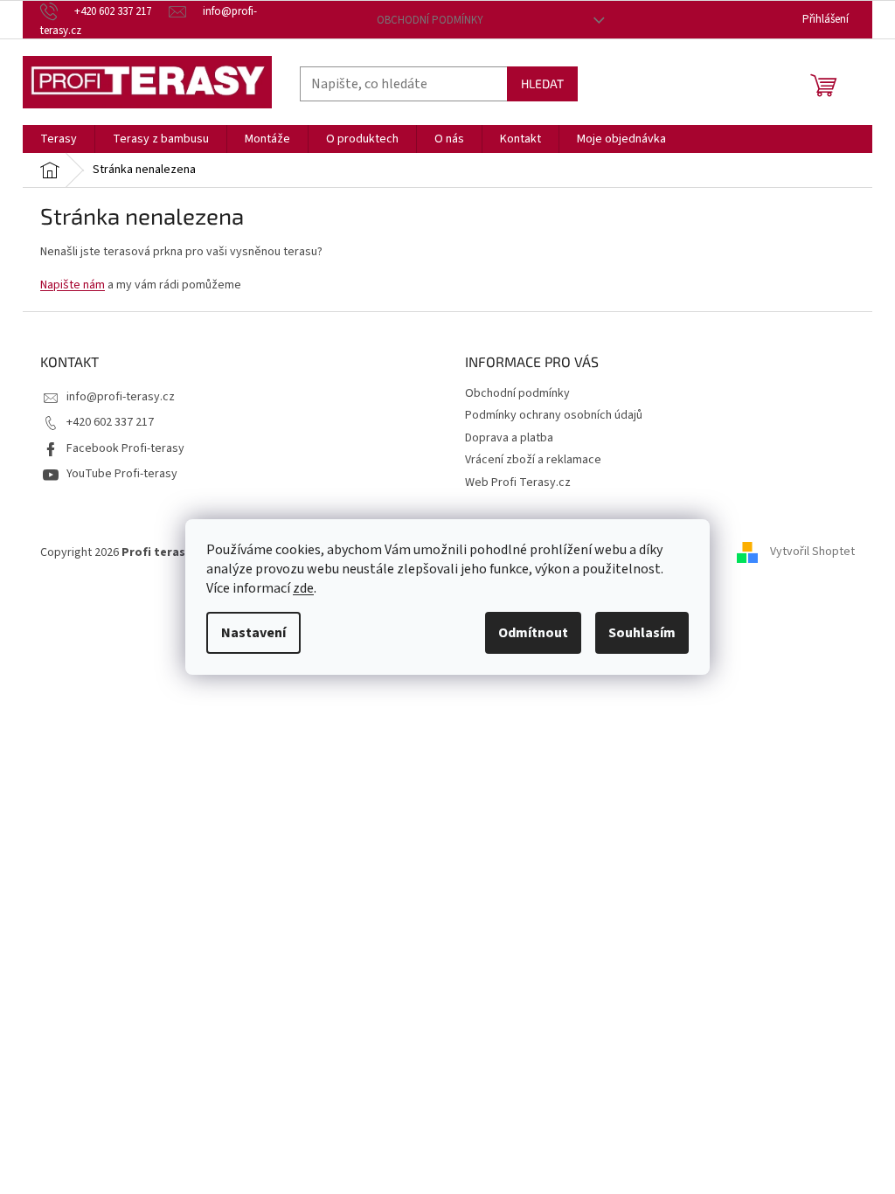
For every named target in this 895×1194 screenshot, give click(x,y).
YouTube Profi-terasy (121, 473)
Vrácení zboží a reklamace (533, 460)
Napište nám (72, 285)
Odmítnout (533, 632)
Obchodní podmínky (430, 20)
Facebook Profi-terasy (125, 448)
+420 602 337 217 (110, 422)
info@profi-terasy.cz (120, 397)
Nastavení (253, 632)
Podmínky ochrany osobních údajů (553, 415)
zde (303, 588)
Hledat (542, 83)
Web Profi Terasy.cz (518, 482)
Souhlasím (642, 632)
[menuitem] (58, 139)
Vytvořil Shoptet (812, 552)
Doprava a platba (509, 438)
